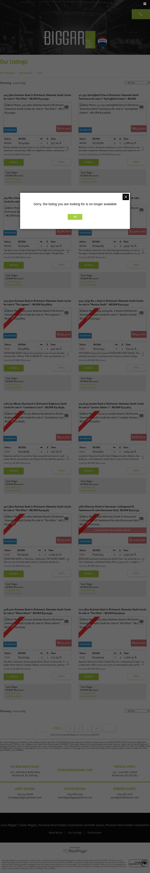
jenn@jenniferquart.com (125, 797)
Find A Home (94, 832)
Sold (39, 73)
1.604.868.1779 (12, 178)
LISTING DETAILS (14, 162)
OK (75, 216)
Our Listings (75, 832)
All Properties (7, 73)
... (87, 728)
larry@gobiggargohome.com (25, 797)
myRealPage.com (75, 851)
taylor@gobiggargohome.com (75, 797)
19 (96, 728)
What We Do (56, 832)
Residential (26, 73)
